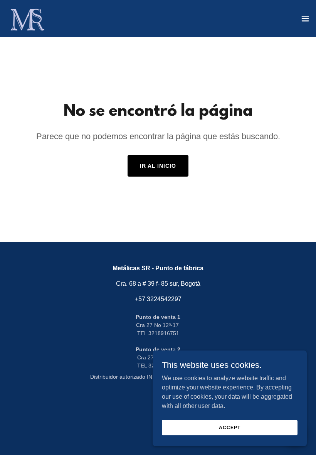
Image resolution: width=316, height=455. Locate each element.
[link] (26, 18)
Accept (229, 427)
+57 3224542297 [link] (158, 299)
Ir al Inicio (158, 166)
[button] (305, 18)
